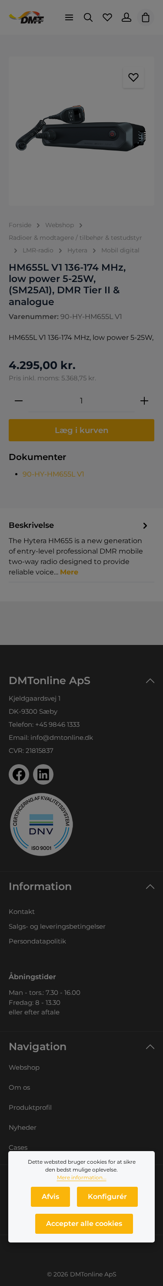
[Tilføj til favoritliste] (133, 77)
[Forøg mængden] (144, 401)
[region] (81, 131)
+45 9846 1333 (57, 724)
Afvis (50, 1196)
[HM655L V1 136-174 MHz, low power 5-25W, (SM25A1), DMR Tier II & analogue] (81, 131)
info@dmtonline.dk (61, 737)
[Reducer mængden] (19, 401)
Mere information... (81, 1177)
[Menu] (69, 17)
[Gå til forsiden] (26, 17)
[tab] (79, 548)
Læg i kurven (82, 430)
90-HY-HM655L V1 (53, 474)
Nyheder (23, 1127)
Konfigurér (107, 1196)
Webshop (24, 1067)
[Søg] (88, 17)
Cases (18, 1147)
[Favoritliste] (107, 17)
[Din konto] (126, 17)
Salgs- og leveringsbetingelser (57, 926)
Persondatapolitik (37, 941)
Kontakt (22, 911)
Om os (19, 1087)
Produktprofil (30, 1107)
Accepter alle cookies (84, 1223)
